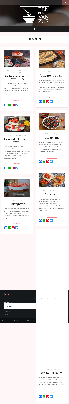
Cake (52, 134)
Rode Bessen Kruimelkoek (52, 373)
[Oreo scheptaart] (52, 121)
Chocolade (18, 70)
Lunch (54, 190)
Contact (6, 314)
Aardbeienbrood (52, 194)
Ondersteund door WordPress (11, 321)
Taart (25, 70)
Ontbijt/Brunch (23, 135)
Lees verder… (17, 100)
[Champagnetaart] (17, 188)
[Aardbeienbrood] (52, 180)
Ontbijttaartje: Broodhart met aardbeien (17, 140)
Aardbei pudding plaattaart (52, 75)
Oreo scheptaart (52, 137)
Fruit (22, 70)
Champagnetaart (17, 204)
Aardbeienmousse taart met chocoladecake (17, 77)
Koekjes (56, 134)
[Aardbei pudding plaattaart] (52, 59)
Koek (55, 369)
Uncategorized (17, 72)
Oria (28, 321)
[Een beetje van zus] (34, 15)
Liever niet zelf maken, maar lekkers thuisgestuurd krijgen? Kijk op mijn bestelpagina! (30, 299)
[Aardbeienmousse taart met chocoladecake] (17, 58)
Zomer (59, 72)
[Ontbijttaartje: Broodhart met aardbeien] (17, 124)
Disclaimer (7, 311)
